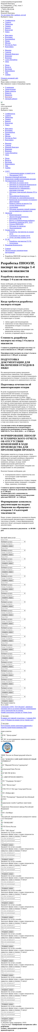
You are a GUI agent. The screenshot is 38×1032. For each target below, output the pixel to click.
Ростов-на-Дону (11, 45)
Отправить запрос (7, 845)
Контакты (8, 97)
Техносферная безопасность (19, 196)
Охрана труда (10, 230)
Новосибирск (10, 71)
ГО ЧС (7, 239)
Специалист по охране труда (19, 235)
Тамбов (7, 74)
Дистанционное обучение (14, 181)
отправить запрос (7, 546)
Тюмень (8, 26)
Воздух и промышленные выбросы (22, 220)
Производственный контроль (15, 177)
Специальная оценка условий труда (22, 173)
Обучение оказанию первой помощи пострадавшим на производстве (22, 210)
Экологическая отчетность (18, 217)
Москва (8, 43)
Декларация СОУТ (16, 175)
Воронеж (8, 58)
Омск (7, 61)
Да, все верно (6, 15)
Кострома (8, 69)
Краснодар (9, 30)
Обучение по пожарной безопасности (22, 184)
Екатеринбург (10, 39)
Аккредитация (10, 89)
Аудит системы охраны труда (19, 237)
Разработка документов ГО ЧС (20, 241)
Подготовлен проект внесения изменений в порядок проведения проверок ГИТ (16, 726)
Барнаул (8, 28)
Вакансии (8, 95)
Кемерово (8, 56)
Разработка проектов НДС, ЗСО (20, 222)
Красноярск (9, 47)
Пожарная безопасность (13, 245)
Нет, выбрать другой (18, 15)
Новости (8, 93)
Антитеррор (13, 207)
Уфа (6, 73)
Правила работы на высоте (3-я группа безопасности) (20, 204)
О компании (9, 87)
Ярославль (9, 35)
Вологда (8, 67)
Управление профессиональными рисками (20, 179)
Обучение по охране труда (18, 183)
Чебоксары (9, 24)
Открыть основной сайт (9, 78)
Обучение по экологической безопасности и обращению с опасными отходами (19, 188)
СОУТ (7, 171)
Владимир (8, 37)
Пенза (7, 65)
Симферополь (10, 20)
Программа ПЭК (15, 218)
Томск (7, 32)
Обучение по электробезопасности (21, 198)
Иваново (8, 50)
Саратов (8, 52)
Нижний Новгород (12, 54)
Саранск (8, 22)
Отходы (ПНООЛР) (16, 224)
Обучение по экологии (17, 226)
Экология (8, 213)
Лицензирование (15, 228)
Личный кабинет (11, 99)
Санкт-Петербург (11, 60)
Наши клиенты (10, 91)
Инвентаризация (15, 215)
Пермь (7, 41)
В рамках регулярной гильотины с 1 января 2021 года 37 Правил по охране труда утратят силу (18, 719)
